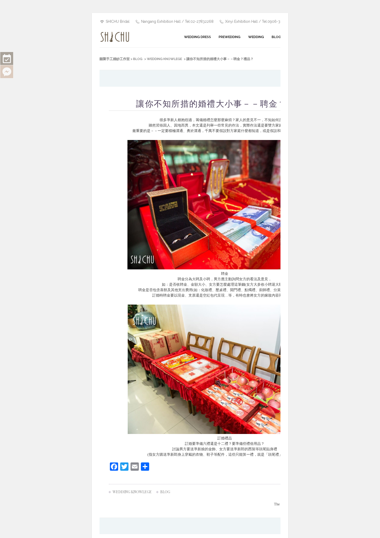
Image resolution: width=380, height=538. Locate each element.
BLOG (137, 59)
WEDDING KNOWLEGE (164, 59)
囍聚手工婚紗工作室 (115, 59)
